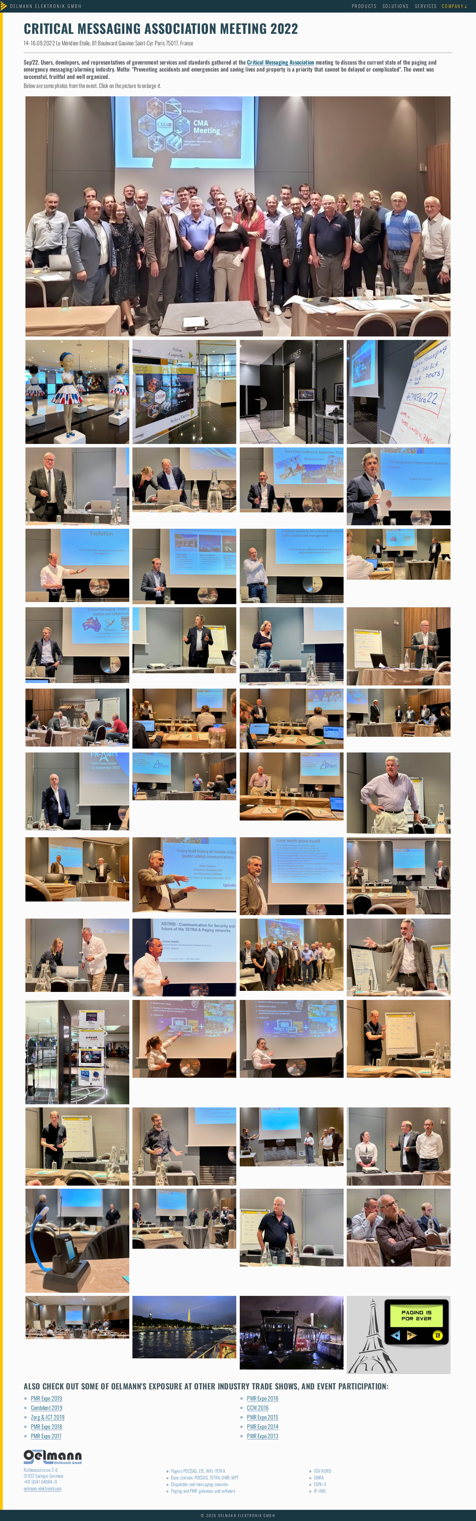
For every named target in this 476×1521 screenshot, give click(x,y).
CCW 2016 (258, 1407)
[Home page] (46, 6)
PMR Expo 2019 (46, 1398)
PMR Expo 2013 (262, 1436)
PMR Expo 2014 (262, 1426)
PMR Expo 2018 (46, 1426)
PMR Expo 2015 (262, 1417)
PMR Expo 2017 (46, 1436)
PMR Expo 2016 (262, 1398)
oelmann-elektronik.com (42, 1488)
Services (426, 6)
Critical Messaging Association (280, 62)
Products (364, 6)
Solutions (396, 6)
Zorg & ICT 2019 (47, 1417)
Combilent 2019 (46, 1407)
